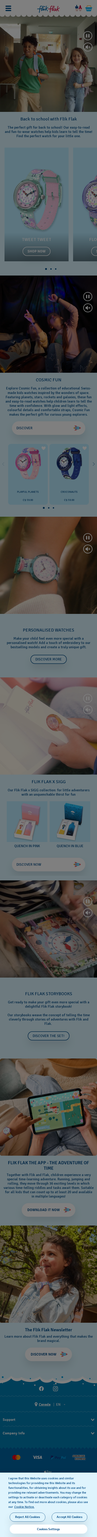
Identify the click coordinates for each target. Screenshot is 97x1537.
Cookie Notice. (24, 1507)
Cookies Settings (48, 1529)
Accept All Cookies (69, 1517)
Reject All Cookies (27, 1517)
